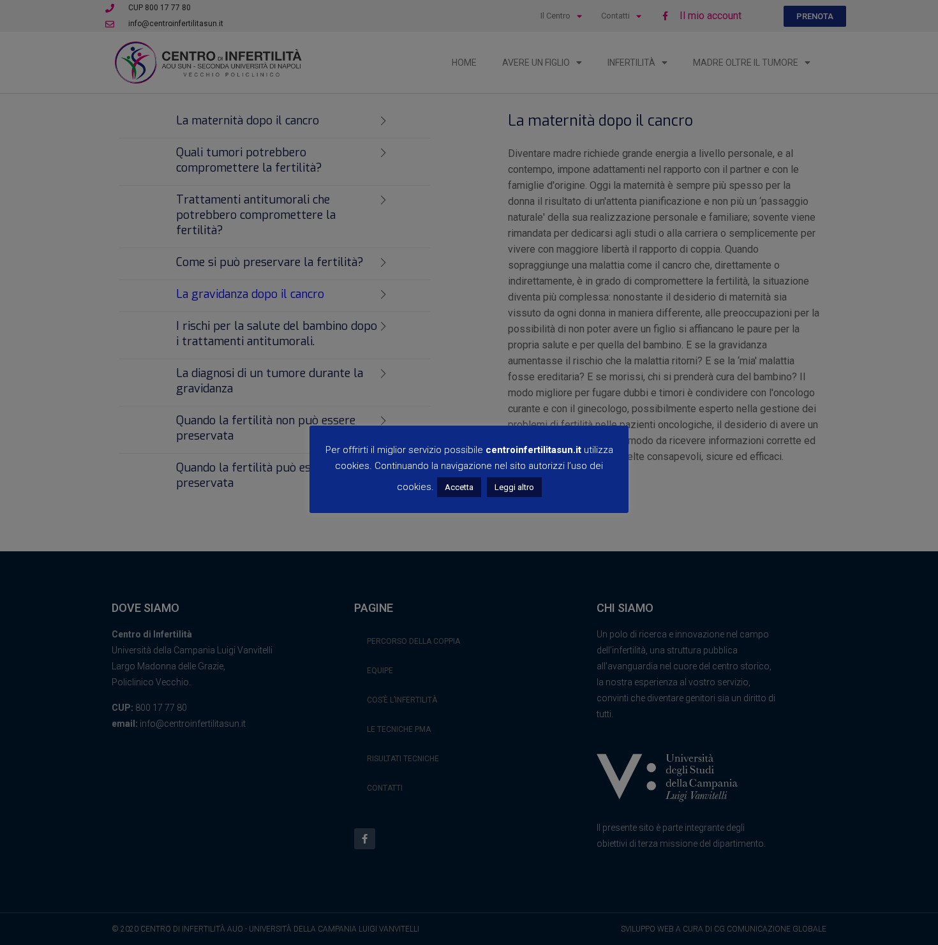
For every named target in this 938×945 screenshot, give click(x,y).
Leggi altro (514, 487)
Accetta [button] (459, 487)
